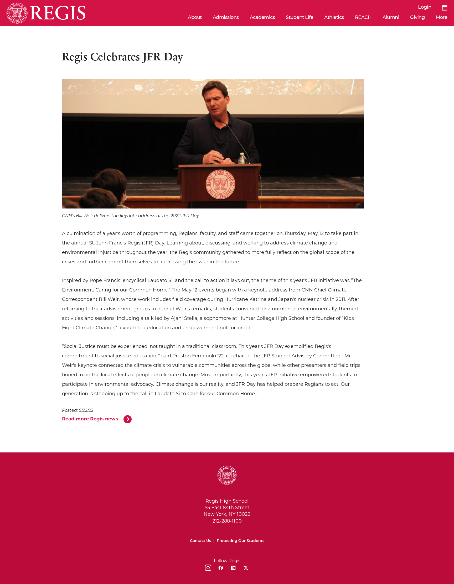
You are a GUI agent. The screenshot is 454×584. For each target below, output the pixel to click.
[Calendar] (444, 7)
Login (424, 7)
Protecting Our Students (240, 541)
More (441, 17)
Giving (417, 17)
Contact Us (200, 541)
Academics (262, 17)
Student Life (299, 17)
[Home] (46, 13)
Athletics (334, 17)
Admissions (226, 17)
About (195, 17)
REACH (363, 17)
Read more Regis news (90, 419)
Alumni (391, 17)
